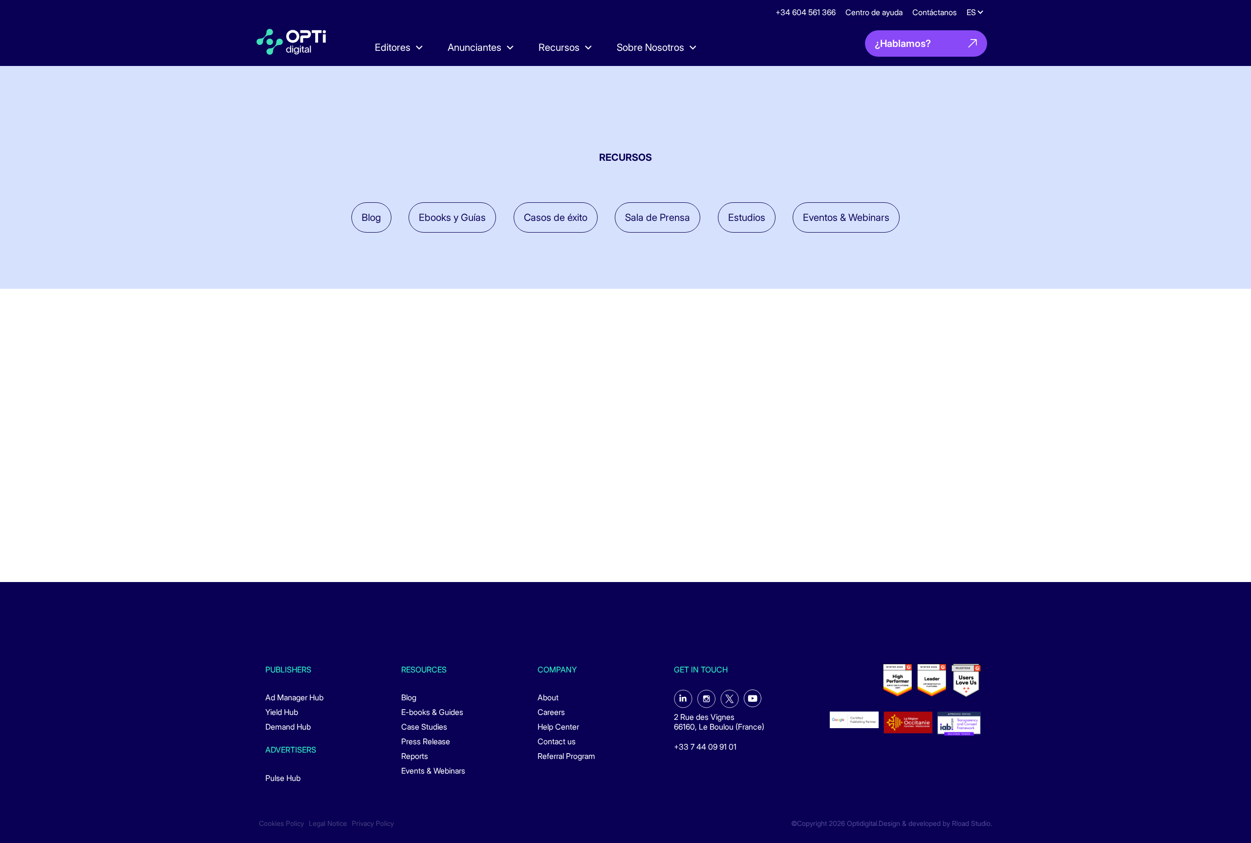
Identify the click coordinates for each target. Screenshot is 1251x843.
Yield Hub (281, 712)
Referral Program (566, 756)
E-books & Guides (432, 712)
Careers (551, 712)
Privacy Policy (373, 823)
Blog (371, 217)
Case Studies (424, 727)
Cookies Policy (281, 823)
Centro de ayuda (874, 12)
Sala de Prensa (657, 217)
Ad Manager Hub (294, 697)
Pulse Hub (283, 778)
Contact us (557, 741)
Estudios (746, 217)
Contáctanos (934, 12)
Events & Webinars (433, 771)
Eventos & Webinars (846, 217)
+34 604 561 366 (806, 12)
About (548, 697)
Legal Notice (328, 823)
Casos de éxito (555, 217)
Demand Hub (288, 727)
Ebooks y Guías (452, 217)
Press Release (425, 741)
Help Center (558, 727)
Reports (414, 756)
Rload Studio (971, 823)
